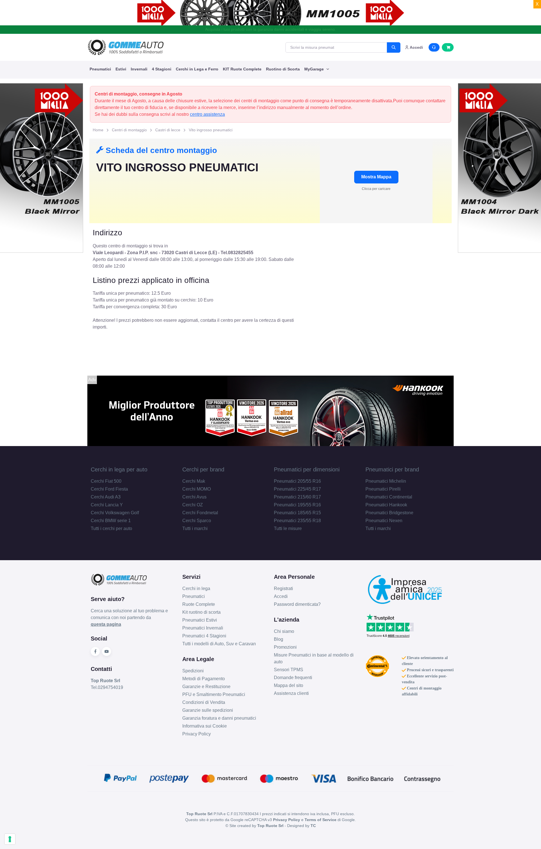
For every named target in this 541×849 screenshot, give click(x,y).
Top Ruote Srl (270, 825)
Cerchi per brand (203, 469)
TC (313, 825)
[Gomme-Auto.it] (125, 47)
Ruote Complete (198, 604)
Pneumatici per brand (392, 469)
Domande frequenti (293, 677)
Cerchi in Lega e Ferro (197, 69)
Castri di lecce (167, 130)
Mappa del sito (288, 685)
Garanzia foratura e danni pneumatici (219, 718)
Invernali (139, 69)
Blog (278, 639)
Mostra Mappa (376, 176)
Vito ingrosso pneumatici (210, 130)
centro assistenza (207, 114)
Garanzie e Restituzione (206, 686)
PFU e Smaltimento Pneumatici (213, 694)
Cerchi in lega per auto (119, 469)
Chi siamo (284, 631)
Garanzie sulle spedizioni (207, 710)
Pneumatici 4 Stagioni (204, 635)
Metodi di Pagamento (203, 678)
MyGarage (314, 69)
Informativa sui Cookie (204, 726)
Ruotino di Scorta (283, 69)
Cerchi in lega (196, 588)
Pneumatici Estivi (199, 620)
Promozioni (285, 647)
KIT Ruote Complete (242, 69)
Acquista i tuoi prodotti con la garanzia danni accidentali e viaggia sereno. (270, 29)
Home (98, 130)
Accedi (281, 596)
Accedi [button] (416, 47)
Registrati (283, 588)
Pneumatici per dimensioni (307, 469)
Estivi (121, 69)
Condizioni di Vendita (203, 702)
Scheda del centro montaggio (160, 150)
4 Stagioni (161, 69)
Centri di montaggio (129, 130)
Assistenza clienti (291, 693)
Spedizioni (193, 670)
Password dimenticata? (297, 604)
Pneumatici (100, 69)
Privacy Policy (196, 733)
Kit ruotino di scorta (201, 612)
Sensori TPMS (288, 669)
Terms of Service (320, 819)
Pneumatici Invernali (202, 628)
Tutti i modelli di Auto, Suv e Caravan (219, 643)
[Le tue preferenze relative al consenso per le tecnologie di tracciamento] (10, 839)
